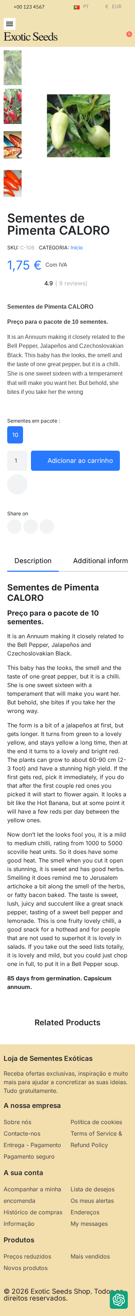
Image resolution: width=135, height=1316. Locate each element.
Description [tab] (32, 561)
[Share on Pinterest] (47, 526)
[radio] (15, 434)
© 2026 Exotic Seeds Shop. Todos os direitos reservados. (63, 1294)
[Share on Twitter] (30, 526)
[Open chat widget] (119, 1300)
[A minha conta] (102, 31)
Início (77, 247)
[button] (9, 24)
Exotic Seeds (30, 36)
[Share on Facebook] (14, 526)
